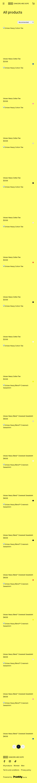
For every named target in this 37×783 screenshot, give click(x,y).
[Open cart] (33, 4)
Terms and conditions (11, 770)
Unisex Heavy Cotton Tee (12, 59)
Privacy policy (26, 770)
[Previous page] (14, 747)
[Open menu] (4, 4)
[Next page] (23, 747)
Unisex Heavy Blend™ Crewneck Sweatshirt (18, 416)
